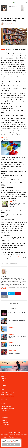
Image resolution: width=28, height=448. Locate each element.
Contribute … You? (5, 410)
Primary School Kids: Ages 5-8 (7, 396)
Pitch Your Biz (4, 427)
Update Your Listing (5, 424)
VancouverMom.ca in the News (7, 408)
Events (11, 201)
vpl (20, 263)
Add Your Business (5, 422)
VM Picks (3, 383)
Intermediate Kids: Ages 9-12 (7, 397)
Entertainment (11, 311)
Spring (2, 376)
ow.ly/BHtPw (5, 137)
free (7, 263)
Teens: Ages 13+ (4, 399)
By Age (2, 380)
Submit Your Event (5, 426)
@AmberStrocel (4, 288)
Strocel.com (7, 287)
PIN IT (11, 148)
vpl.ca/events (15, 257)
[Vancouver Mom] (14, 2)
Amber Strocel (9, 23)
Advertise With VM (5, 420)
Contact (3, 413)
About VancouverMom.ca (6, 406)
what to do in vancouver (11, 264)
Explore (2, 378)
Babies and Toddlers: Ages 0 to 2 (8, 392)
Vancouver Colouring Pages (7, 411)
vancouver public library (14, 263)
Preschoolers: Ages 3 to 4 (6, 394)
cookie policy (13, 441)
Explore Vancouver (12, 318)
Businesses (3, 385)
